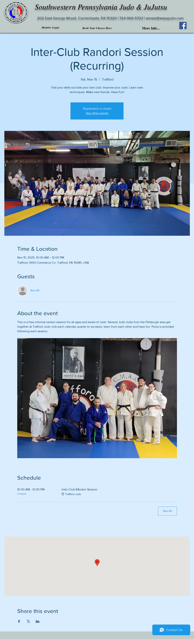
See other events (97, 113)
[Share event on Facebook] (19, 621)
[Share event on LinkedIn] (37, 621)
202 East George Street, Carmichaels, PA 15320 (77, 18)
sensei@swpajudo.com (164, 18)
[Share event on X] (28, 621)
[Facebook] (183, 25)
